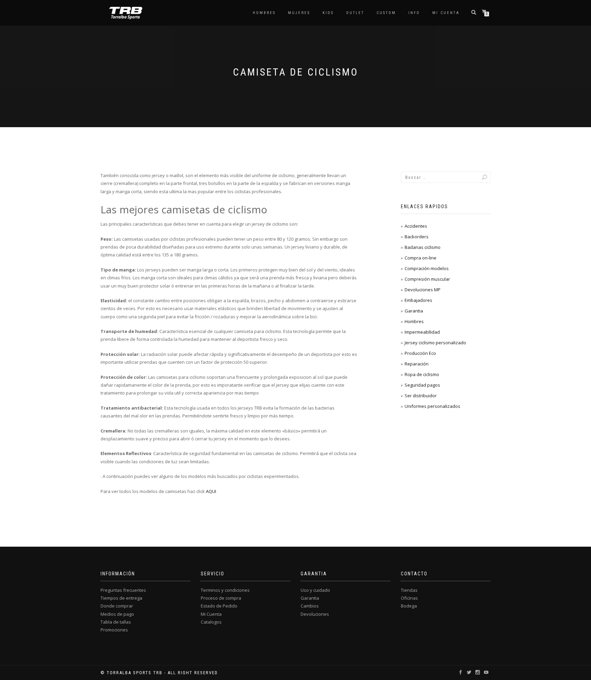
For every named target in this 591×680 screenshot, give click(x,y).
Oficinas (409, 598)
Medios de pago (117, 614)
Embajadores (418, 300)
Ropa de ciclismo (422, 374)
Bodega (409, 606)
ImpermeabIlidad (422, 332)
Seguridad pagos (422, 385)
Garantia (414, 311)
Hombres (264, 13)
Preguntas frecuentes (123, 590)
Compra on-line (420, 258)
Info (414, 13)
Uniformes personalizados (432, 406)
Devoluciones (315, 614)
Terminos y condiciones (225, 590)
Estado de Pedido (219, 606)
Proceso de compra (221, 598)
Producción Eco (420, 353)
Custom (386, 13)
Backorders (417, 237)
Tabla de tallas (116, 622)
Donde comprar (117, 606)
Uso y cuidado (315, 590)
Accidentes (416, 226)
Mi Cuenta (211, 614)
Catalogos (211, 622)
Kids (328, 13)
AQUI (211, 491)
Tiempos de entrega (121, 598)
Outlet (355, 13)
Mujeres (299, 13)
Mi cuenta (446, 13)
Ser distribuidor (421, 395)
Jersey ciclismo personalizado (435, 342)
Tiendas (409, 590)
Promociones (114, 630)
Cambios (310, 606)
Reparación (417, 364)
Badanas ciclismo (423, 247)
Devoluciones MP (423, 289)
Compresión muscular (427, 279)
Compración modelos (427, 268)
